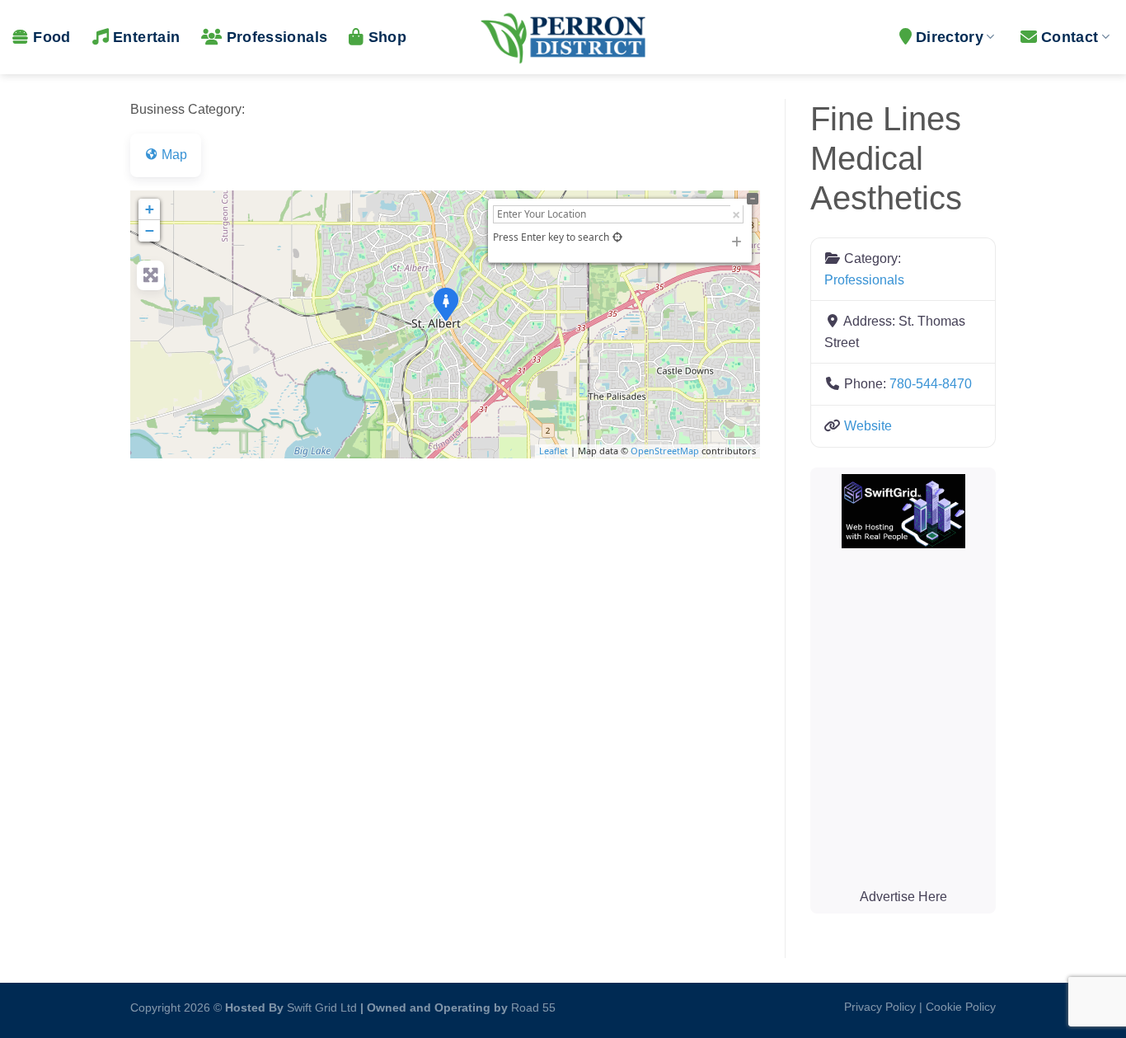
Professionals (277, 37)
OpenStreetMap (665, 450)
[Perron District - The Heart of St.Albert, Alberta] (563, 37)
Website (868, 426)
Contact (1069, 37)
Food (51, 37)
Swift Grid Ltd (320, 1007)
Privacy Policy (880, 1006)
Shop (387, 37)
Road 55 (533, 1007)
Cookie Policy (961, 1006)
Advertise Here (903, 897)
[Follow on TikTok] (599, 1003)
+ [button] (149, 209)
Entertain (146, 37)
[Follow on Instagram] (572, 1003)
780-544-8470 (930, 384)
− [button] (149, 230)
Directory (949, 37)
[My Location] (617, 237)
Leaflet (553, 450)
